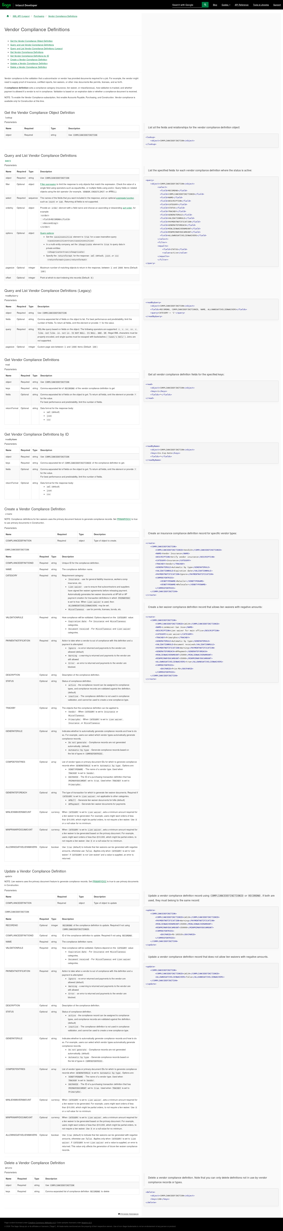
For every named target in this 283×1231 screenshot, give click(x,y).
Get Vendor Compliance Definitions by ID (29, 55)
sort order (127, 207)
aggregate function (125, 197)
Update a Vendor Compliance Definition (29, 63)
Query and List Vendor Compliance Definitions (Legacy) (36, 48)
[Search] (205, 4)
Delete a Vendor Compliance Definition (28, 67)
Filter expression (48, 184)
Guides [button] (225, 4)
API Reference (242, 4)
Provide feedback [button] (129, 1214)
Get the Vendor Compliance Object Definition (31, 40)
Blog (215, 4)
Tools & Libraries (261, 4)
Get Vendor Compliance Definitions (26, 52)
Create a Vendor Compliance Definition (28, 59)
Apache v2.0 (87, 1222)
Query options (47, 233)
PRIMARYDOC (124, 519)
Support (277, 4)
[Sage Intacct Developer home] (8, 16)
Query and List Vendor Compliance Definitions (32, 44)
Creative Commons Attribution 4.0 (42, 1222)
